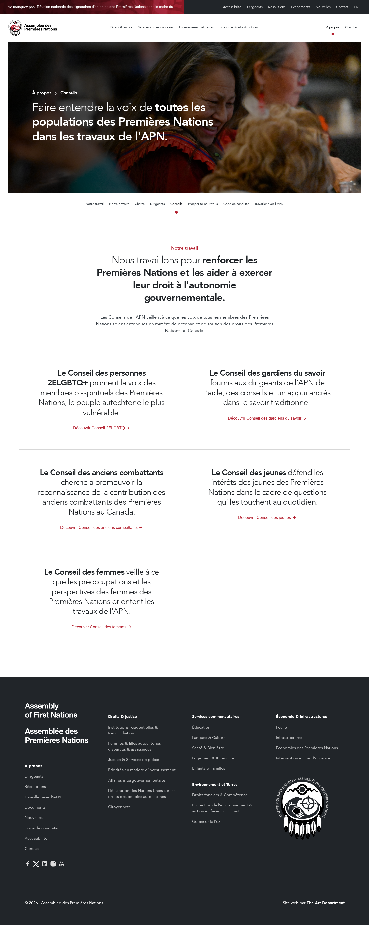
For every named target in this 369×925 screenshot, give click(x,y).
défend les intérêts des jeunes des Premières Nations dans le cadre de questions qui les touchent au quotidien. (267, 487)
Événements (300, 7)
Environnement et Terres (196, 27)
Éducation (201, 727)
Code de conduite (236, 204)
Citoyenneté (119, 807)
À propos (333, 27)
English (356, 7)
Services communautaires (155, 27)
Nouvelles (323, 7)
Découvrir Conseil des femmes (99, 627)
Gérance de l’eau (207, 821)
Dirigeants (254, 7)
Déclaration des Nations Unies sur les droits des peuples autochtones (141, 793)
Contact (342, 7)
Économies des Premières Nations (307, 748)
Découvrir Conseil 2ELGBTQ (99, 428)
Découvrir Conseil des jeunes (264, 517)
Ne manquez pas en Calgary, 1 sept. (92, 7)
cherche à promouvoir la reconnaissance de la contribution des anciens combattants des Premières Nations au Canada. (101, 492)
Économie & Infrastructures (238, 27)
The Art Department (326, 903)
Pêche (281, 727)
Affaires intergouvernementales (137, 780)
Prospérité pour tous (203, 204)
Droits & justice (121, 27)
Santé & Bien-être (208, 748)
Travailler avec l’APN (269, 204)
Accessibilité (232, 7)
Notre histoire (119, 204)
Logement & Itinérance (213, 758)
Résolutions (276, 7)
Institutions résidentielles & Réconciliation (133, 730)
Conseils (176, 204)
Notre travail (95, 204)
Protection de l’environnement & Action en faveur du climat (222, 808)
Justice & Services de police (133, 759)
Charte (139, 204)
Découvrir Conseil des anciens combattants (99, 527)
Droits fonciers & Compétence (220, 795)
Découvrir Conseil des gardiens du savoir (264, 418)
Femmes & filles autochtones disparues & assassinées (134, 746)
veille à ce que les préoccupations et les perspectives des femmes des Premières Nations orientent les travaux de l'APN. (101, 592)
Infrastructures (289, 737)
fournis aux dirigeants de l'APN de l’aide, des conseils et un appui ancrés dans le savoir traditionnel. (267, 388)
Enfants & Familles (208, 768)
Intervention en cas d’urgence (303, 758)
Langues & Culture (209, 737)
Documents (35, 807)
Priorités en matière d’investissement (142, 770)
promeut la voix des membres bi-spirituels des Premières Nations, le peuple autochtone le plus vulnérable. (101, 393)
